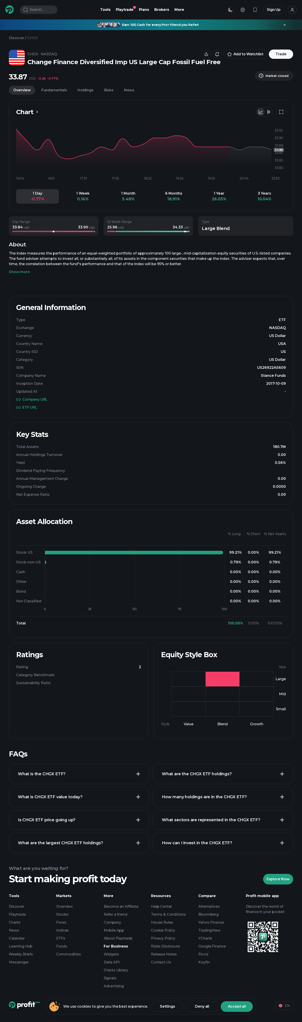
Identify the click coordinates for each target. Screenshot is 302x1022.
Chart (24, 112)
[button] (37, 196)
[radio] (261, 112)
